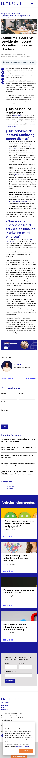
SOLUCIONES (5, 703)
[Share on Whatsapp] (2, 79)
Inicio (3, 13)
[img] (30, 62)
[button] (4, 62)
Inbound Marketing (14, 13)
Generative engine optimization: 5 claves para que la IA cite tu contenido (18, 465)
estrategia (12, 201)
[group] (19, 62)
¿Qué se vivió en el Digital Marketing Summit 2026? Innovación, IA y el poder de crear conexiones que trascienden (17, 473)
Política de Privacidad (22, 746)
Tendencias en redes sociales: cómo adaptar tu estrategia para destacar (18, 440)
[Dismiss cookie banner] (32, 726)
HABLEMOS (4, 710)
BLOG (2, 707)
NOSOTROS (4, 705)
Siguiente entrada (30, 378)
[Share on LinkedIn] (2, 75)
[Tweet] (2, 72)
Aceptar (26, 750)
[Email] (2, 82)
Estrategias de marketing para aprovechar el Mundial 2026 (17, 457)
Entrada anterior (7, 378)
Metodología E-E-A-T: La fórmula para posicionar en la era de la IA (18, 448)
